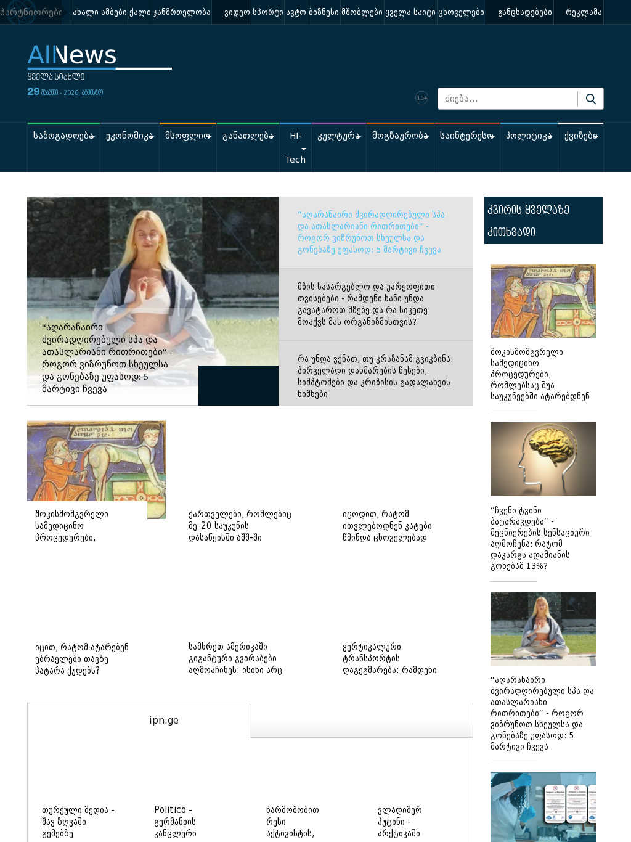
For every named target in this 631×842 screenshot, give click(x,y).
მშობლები (362, 12)
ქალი (140, 12)
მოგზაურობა (400, 136)
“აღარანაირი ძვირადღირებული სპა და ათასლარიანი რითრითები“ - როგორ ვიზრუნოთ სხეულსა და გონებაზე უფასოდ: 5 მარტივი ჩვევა (371, 232)
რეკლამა (584, 12)
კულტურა (338, 136)
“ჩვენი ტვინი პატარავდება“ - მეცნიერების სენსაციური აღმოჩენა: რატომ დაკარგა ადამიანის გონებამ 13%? (540, 538)
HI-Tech (295, 148)
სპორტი (268, 12)
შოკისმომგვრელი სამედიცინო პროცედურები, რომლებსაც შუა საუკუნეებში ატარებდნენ (540, 374)
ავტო (296, 12)
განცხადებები (525, 12)
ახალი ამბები (100, 12)
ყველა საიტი (410, 12)
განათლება (248, 136)
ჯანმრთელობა (182, 12)
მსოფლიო (187, 136)
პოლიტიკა (529, 136)
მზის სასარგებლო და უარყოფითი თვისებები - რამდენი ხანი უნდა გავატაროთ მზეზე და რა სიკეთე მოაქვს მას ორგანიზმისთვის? (366, 304)
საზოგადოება (63, 136)
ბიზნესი (324, 12)
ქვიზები (581, 136)
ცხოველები (461, 12)
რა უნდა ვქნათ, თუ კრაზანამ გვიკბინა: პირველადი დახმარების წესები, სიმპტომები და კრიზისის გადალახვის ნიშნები (375, 376)
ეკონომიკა (129, 136)
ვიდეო (237, 12)
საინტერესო (467, 136)
